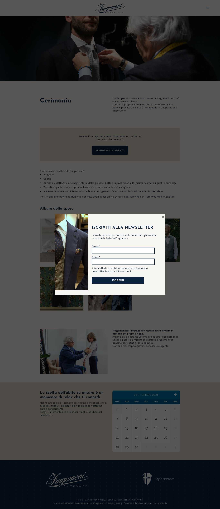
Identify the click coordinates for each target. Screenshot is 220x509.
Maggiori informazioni (118, 271)
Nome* (96, 257)
